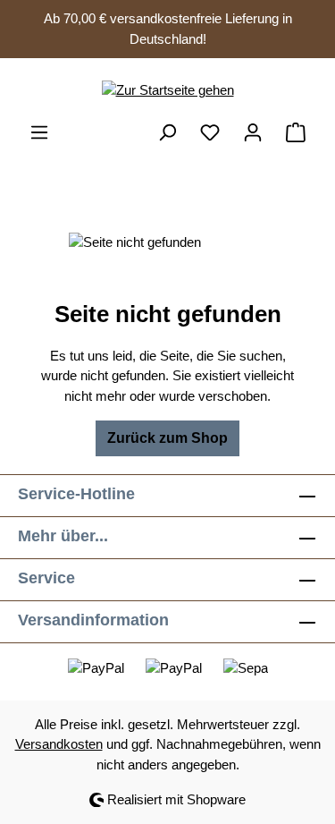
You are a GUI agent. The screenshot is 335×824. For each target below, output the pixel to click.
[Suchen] (167, 132)
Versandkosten (59, 744)
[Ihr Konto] (252, 132)
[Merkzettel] (209, 132)
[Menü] (39, 132)
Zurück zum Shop (167, 438)
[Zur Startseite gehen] (167, 90)
